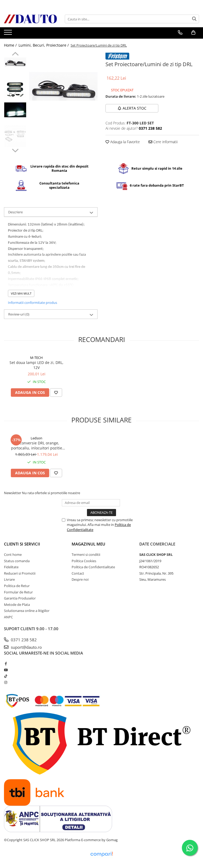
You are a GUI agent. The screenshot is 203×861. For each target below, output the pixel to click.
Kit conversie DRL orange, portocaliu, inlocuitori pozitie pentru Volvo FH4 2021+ (36, 445)
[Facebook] (5, 663)
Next (15, 149)
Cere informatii (165, 141)
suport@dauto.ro (26, 647)
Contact (78, 573)
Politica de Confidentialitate (93, 567)
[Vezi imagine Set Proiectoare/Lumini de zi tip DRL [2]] (15, 109)
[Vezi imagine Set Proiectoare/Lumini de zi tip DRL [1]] (15, 89)
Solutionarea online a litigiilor (26, 610)
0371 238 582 (23, 639)
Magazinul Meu (88, 544)
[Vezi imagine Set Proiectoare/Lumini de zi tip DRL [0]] (15, 61)
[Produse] (8, 34)
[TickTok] (5, 676)
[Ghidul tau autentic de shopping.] (101, 854)
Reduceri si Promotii (19, 573)
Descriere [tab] (15, 212)
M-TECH (36, 357)
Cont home (13, 554)
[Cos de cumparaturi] (193, 32)
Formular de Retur (18, 592)
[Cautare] (194, 19)
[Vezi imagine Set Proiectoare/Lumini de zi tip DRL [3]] (15, 136)
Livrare (9, 579)
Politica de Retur (17, 585)
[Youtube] (5, 670)
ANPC (8, 617)
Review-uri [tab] (18, 314)
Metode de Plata (17, 604)
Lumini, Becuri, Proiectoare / (44, 45)
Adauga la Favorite (124, 141)
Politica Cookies (84, 560)
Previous (15, 54)
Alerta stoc (134, 108)
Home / (11, 45)
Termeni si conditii (86, 554)
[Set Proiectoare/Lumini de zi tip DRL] (63, 86)
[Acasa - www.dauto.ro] (30, 19)
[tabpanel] (63, 86)
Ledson (36, 438)
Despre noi (80, 579)
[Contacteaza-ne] (180, 32)
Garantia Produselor (20, 598)
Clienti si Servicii (22, 544)
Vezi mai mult (21, 293)
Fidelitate (11, 567)
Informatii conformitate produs (32, 302)
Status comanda (17, 560)
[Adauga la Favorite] (56, 392)
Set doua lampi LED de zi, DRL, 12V (36, 365)
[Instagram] (5, 682)
